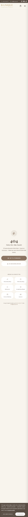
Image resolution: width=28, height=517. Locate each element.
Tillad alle (20, 514)
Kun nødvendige (8, 514)
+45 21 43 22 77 (4, 1)
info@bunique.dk (14, 1)
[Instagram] (21, 1)
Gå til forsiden (14, 258)
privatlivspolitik (11, 510)
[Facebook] (24, 1)
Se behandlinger (14, 264)
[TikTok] (26, 1)
